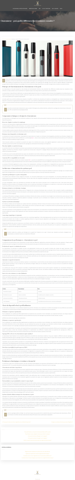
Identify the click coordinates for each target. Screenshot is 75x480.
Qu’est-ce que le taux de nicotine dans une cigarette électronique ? (38, 440)
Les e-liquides (55, 8)
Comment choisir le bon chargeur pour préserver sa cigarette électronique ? (37, 457)
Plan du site (37, 479)
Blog (61, 8)
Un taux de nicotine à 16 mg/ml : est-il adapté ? (37, 438)
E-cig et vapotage (46, 8)
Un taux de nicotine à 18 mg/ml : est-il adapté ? (37, 436)
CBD (40, 8)
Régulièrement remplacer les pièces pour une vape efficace (37, 451)
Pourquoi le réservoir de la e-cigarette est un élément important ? (17, 422)
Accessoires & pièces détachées (20, 8)
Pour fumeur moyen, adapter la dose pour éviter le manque (37, 434)
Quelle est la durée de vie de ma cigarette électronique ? (37, 453)
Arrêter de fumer (33, 8)
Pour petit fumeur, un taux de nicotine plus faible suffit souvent (37, 431)
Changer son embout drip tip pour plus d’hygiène (61, 422)
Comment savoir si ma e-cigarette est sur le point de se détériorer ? (37, 455)
